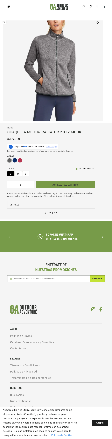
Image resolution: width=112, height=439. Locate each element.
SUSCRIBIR (97, 278)
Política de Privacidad (23, 371)
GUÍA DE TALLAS (86, 169)
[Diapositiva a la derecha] (102, 237)
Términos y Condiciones (25, 365)
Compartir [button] (53, 212)
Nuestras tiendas (21, 401)
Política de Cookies (61, 435)
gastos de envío (35, 151)
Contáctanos (18, 348)
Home (10, 127)
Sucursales (17, 394)
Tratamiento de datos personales (30, 377)
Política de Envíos (21, 335)
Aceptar (100, 422)
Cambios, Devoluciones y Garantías (32, 342)
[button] (9, 6)
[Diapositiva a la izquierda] (10, 237)
